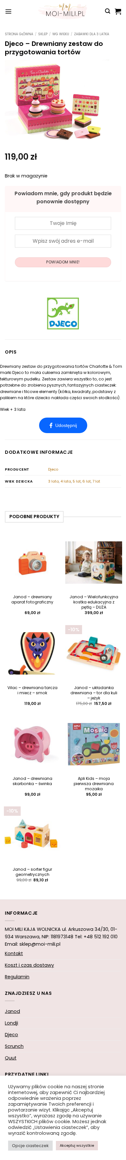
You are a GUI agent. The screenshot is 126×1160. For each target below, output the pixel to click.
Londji (11, 1023)
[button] (8, 11)
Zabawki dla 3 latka (91, 34)
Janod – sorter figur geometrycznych (32, 872)
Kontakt (14, 953)
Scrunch (14, 1046)
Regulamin (17, 977)
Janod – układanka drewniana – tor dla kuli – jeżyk (93, 693)
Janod (12, 1011)
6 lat (86, 481)
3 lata (53, 481)
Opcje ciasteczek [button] (30, 1146)
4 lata (65, 481)
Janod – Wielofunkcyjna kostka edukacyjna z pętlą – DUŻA (93, 602)
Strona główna (19, 34)
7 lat (96, 481)
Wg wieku (60, 34)
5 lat (77, 481)
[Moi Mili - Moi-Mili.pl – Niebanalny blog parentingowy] (63, 11)
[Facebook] (63, 425)
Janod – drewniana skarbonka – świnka (32, 781)
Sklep (42, 34)
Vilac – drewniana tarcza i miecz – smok (32, 690)
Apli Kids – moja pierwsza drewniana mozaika (94, 784)
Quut (10, 1058)
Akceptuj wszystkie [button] (77, 1145)
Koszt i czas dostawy (29, 965)
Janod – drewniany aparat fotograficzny (32, 599)
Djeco (53, 469)
